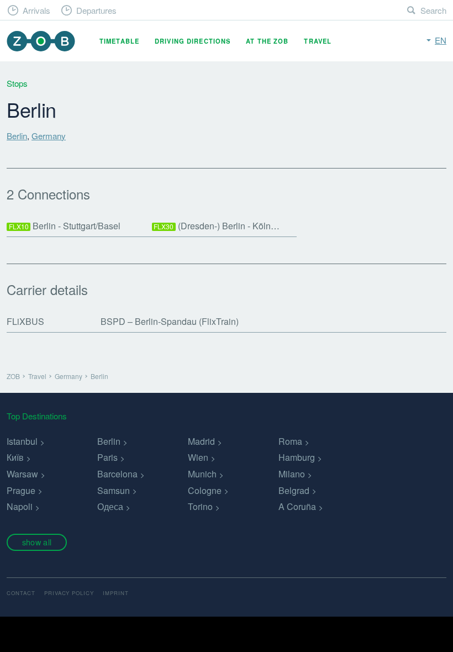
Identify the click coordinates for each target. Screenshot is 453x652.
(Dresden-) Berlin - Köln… (217, 225)
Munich (202, 473)
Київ (15, 457)
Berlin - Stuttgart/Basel (65, 225)
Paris (107, 457)
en (440, 40)
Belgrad (293, 490)
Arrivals (36, 10)
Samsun (113, 490)
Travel (317, 40)
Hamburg (296, 457)
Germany (48, 135)
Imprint (116, 593)
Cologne (205, 490)
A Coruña (297, 506)
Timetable (119, 40)
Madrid (201, 441)
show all (36, 542)
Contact (21, 593)
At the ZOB (267, 40)
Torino (200, 506)
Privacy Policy (69, 593)
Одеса (110, 506)
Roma (290, 441)
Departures (96, 10)
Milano (291, 473)
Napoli (20, 506)
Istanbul (22, 441)
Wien (198, 457)
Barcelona (117, 473)
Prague (21, 490)
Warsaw (22, 473)
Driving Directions (192, 40)
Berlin (17, 135)
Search (433, 10)
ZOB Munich (41, 41)
